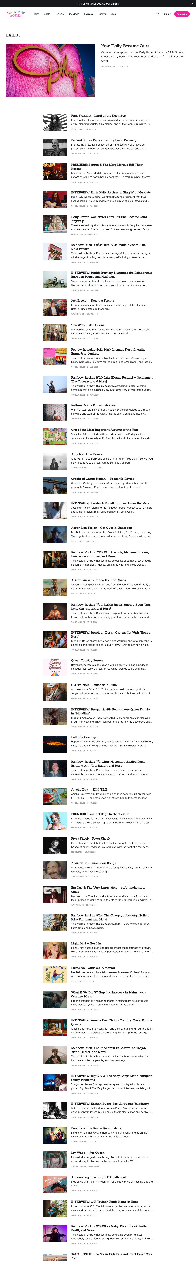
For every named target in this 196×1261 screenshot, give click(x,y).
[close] (192, 3)
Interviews (74, 14)
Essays (102, 14)
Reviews (59, 14)
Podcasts (89, 14)
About (47, 14)
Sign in (167, 14)
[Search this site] (158, 14)
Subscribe (182, 14)
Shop (113, 14)
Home (36, 14)
